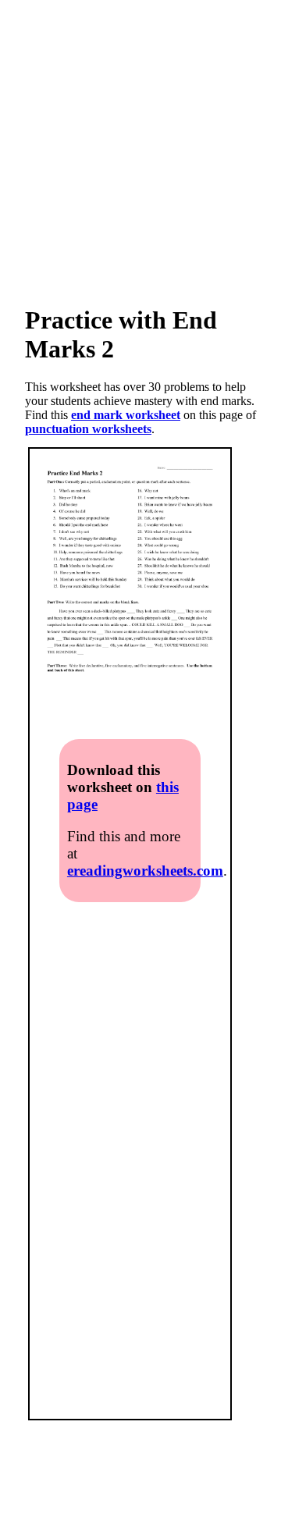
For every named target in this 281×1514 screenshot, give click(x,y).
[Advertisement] (140, 140)
